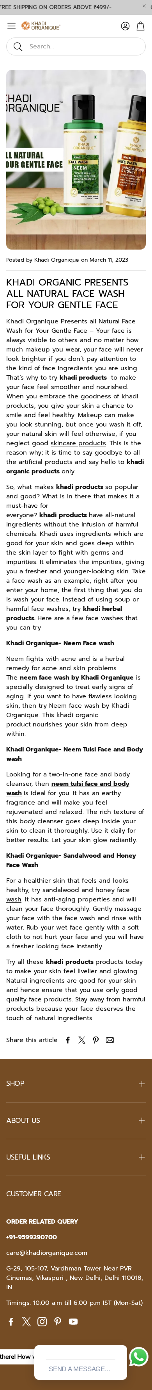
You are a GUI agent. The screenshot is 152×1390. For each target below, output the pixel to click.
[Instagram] (42, 1321)
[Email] (110, 1040)
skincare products (78, 443)
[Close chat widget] (120, 1336)
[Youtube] (73, 1321)
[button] (76, 46)
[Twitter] (26, 1321)
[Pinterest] (57, 1321)
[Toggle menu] (11, 26)
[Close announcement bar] (144, 6)
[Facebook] (11, 1321)
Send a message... (79, 1369)
